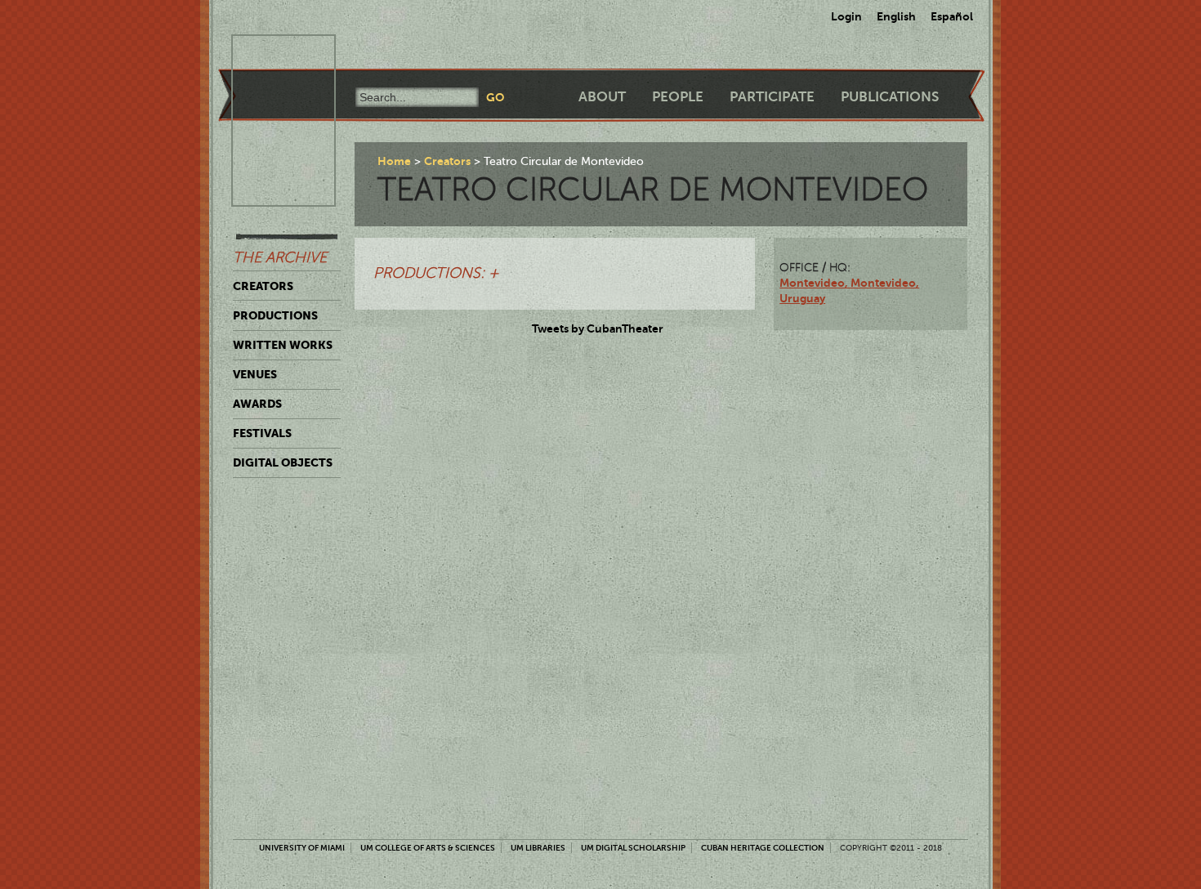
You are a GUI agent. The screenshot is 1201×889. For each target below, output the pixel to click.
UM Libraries (538, 847)
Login (846, 16)
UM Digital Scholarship (633, 847)
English (896, 16)
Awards (257, 403)
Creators (263, 286)
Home (394, 161)
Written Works (283, 344)
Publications (890, 97)
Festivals (262, 433)
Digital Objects (283, 462)
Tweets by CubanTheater (597, 328)
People (677, 97)
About (602, 97)
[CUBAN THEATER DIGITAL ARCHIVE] (269, 53)
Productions (275, 315)
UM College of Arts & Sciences (427, 847)
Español (952, 16)
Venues (255, 374)
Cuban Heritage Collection (762, 847)
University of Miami (302, 847)
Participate (772, 97)
